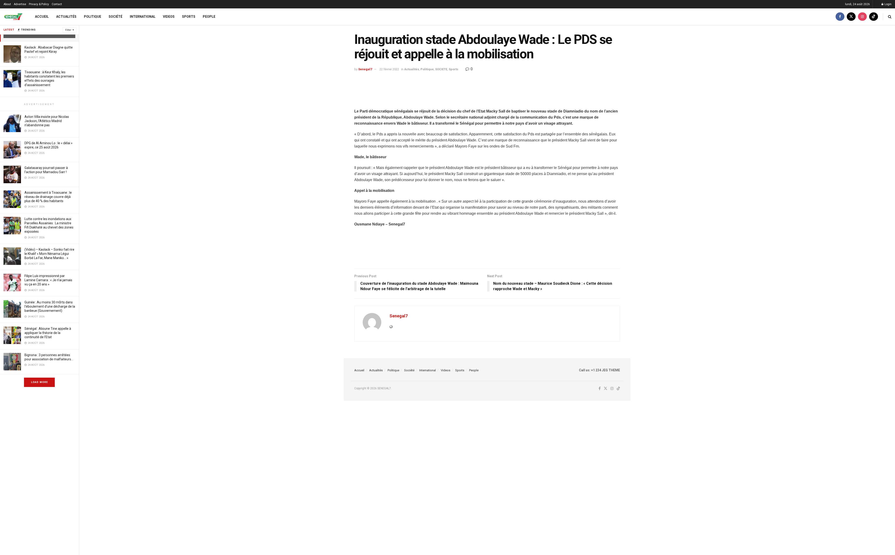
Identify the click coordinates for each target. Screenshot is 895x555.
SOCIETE (441, 69)
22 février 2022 (389, 69)
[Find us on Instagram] (862, 16)
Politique (92, 16)
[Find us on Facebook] (840, 16)
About (7, 4)
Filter (68, 30)
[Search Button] (890, 16)
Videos (169, 16)
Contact (57, 4)
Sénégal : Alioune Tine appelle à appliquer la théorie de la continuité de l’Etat (47, 333)
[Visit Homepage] (13, 16)
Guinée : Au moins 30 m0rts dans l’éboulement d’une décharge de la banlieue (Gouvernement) (49, 306)
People (209, 16)
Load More (39, 382)
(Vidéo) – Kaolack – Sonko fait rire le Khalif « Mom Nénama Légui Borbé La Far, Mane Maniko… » (49, 254)
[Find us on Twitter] (851, 16)
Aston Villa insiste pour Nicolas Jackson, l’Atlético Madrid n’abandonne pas (46, 121)
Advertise (20, 4)
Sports (188, 16)
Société (115, 16)
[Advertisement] (487, 96)
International (142, 16)
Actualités (66, 16)
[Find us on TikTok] (873, 16)
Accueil (42, 16)
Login (888, 4)
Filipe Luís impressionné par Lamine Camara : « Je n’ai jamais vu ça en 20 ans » (48, 280)
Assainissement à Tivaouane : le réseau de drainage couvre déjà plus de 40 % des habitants (48, 197)
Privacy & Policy (39, 4)
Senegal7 (365, 69)
